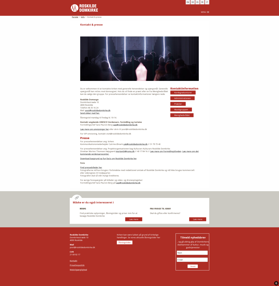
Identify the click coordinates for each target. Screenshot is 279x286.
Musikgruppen (181, 109)
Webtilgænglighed (78, 269)
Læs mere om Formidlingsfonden (165, 151)
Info (83, 17)
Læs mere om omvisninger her (94, 129)
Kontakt (73, 260)
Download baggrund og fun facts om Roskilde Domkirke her (108, 158)
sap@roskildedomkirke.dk (125, 124)
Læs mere (133, 219)
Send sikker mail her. (90, 113)
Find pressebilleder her (91, 167)
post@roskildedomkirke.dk (97, 110)
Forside (84, 8)
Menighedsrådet (182, 115)
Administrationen (182, 98)
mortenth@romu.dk (125, 151)
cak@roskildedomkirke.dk (135, 144)
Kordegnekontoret (183, 92)
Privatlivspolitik (77, 265)
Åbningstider (124, 242)
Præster (178, 104)
